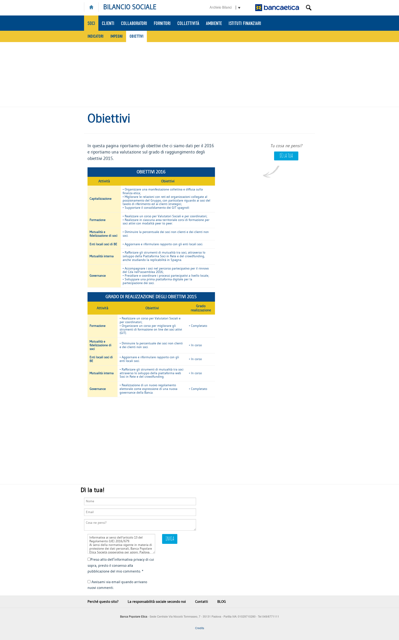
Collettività (188, 23)
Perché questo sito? (103, 602)
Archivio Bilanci (221, 7)
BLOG (221, 602)
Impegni (116, 36)
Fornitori (162, 23)
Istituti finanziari (245, 23)
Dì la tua (286, 156)
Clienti (108, 23)
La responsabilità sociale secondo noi (157, 602)
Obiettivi (136, 36)
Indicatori (95, 36)
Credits (199, 628)
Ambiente (214, 23)
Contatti (201, 602)
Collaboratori (134, 23)
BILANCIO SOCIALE (130, 7)
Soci (91, 23)
